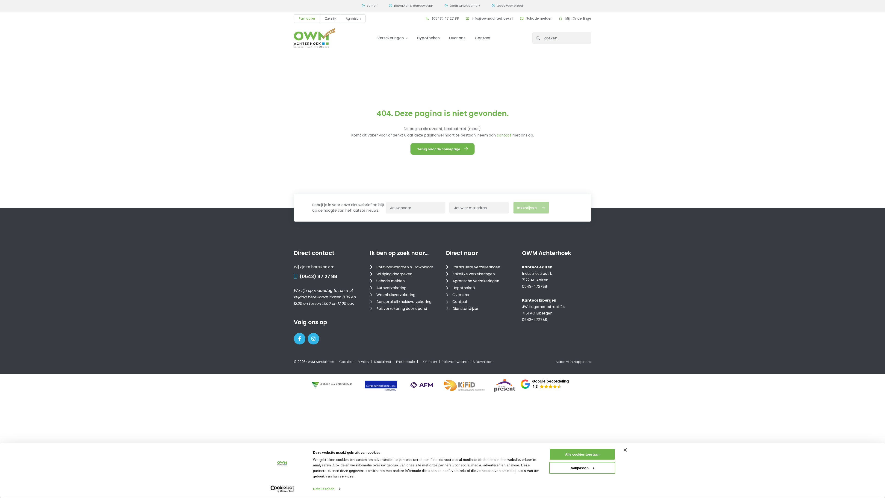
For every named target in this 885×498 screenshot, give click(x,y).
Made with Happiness (573, 361)
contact (504, 135)
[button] (544, 384)
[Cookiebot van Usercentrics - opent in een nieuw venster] (282, 489)
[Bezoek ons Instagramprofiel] (313, 338)
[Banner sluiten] (625, 450)
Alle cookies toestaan (582, 454)
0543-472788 (534, 286)
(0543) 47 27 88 (318, 276)
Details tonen (323, 489)
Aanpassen (580, 468)
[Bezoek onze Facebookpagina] (299, 338)
